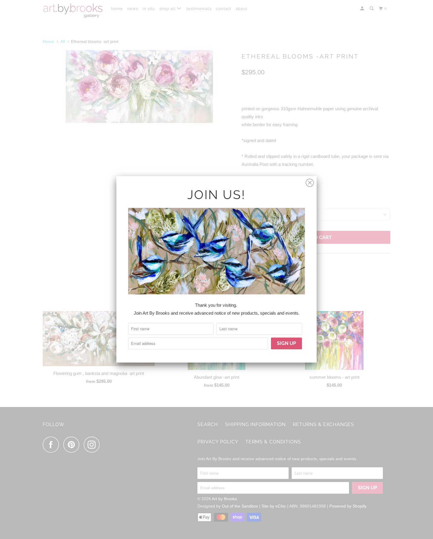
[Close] (310, 181)
